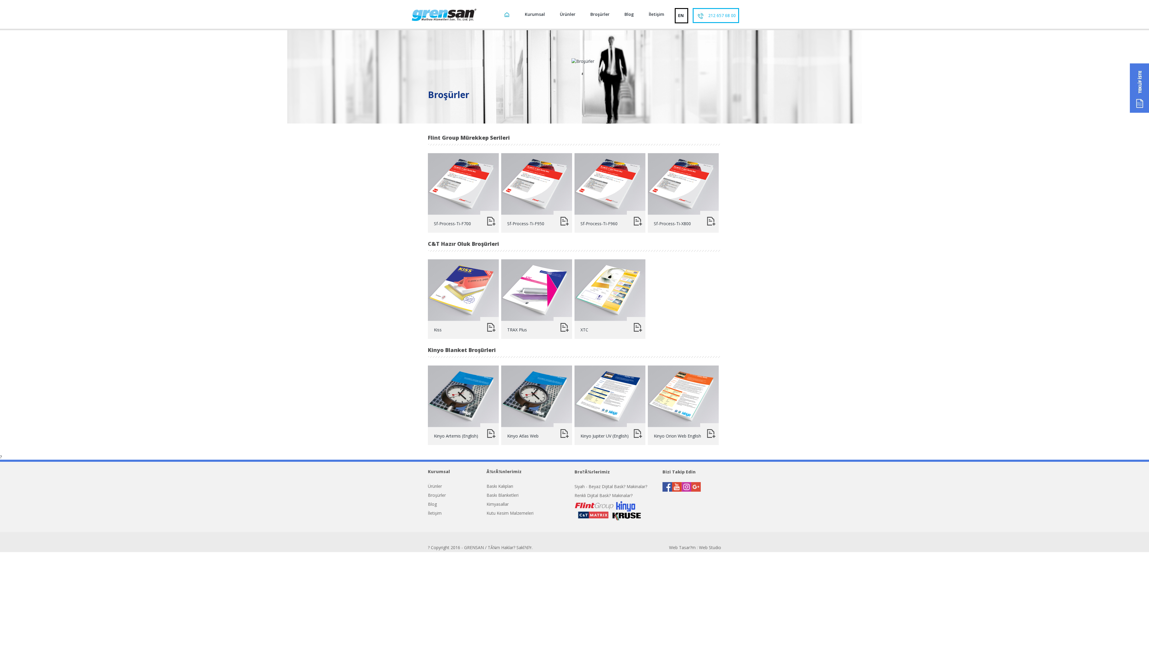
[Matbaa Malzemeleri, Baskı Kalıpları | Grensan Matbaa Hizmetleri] (443, 14)
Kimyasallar (498, 504)
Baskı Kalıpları (500, 486)
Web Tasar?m (682, 547)
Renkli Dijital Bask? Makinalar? (603, 495)
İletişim (656, 14)
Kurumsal (535, 14)
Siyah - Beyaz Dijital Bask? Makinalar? (610, 486)
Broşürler (600, 14)
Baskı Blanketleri (503, 495)
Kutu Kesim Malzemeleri (510, 513)
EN (681, 15)
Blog (629, 14)
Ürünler (567, 14)
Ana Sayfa (507, 15)
